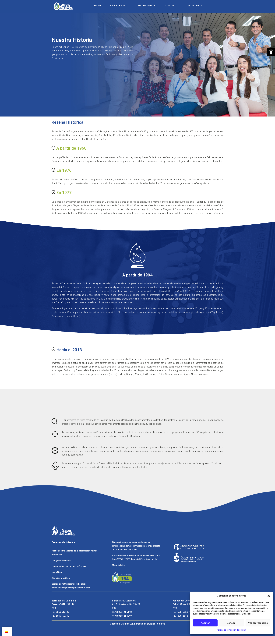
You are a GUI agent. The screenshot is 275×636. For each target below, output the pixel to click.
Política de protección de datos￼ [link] (231, 630)
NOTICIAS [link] (193, 5)
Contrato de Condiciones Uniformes (69, 566)
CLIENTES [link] (116, 5)
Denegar (231, 623)
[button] (268, 595)
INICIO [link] (97, 5)
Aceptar (205, 623)
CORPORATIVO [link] (143, 5)
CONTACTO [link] (171, 5)
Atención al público (61, 578)
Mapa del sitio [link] (118, 565)
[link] (69, 5)
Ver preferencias (258, 623)
